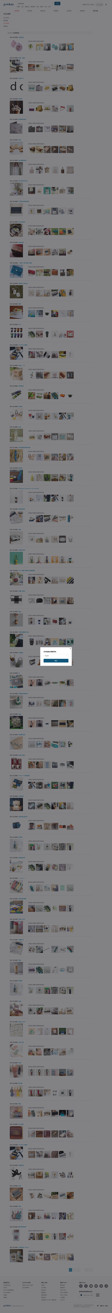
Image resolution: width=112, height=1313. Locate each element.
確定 (56, 661)
